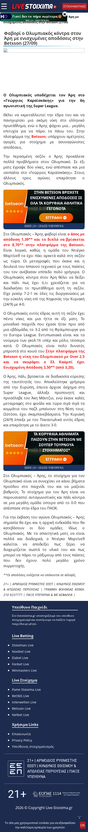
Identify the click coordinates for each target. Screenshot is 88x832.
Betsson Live (21, 708)
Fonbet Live (20, 664)
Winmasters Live (24, 670)
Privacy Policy (22, 740)
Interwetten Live (24, 702)
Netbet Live (20, 715)
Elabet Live (20, 658)
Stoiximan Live (23, 645)
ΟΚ (82, 825)
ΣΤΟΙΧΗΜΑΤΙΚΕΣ (74, 6)
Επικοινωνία (21, 734)
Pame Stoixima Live (26, 689)
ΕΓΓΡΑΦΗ (54, 217)
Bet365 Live (20, 696)
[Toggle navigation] (4, 6)
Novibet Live (21, 651)
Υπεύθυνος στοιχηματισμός (33, 746)
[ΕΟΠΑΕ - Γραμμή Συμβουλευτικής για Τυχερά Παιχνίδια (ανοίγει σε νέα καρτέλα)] (56, 794)
